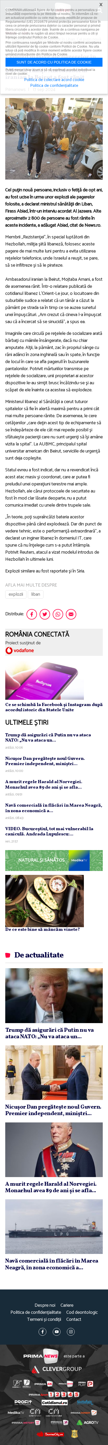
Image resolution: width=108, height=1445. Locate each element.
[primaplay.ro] (85, 1384)
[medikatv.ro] (16, 1412)
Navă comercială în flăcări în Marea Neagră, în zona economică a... (53, 808)
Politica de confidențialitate (35, 1312)
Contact (73, 1319)
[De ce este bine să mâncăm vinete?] (44, 901)
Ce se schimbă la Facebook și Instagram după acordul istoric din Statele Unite (54, 707)
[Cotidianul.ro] (55, 1402)
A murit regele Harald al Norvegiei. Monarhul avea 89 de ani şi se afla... (43, 784)
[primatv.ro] (17, 1383)
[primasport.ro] (54, 1394)
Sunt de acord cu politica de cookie (54, 62)
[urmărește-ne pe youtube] (57, 1332)
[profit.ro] (23, 1402)
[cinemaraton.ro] (35, 1413)
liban (35, 594)
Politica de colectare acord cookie (54, 80)
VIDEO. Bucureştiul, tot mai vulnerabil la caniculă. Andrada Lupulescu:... (49, 831)
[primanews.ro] (66, 1384)
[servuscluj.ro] (50, 1433)
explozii (16, 594)
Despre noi (45, 1305)
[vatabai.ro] (74, 1433)
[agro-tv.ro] (88, 1422)
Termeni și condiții (44, 1319)
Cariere (67, 1305)
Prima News (41, 1356)
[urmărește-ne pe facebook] (42, 1332)
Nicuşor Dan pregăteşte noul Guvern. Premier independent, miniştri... (45, 761)
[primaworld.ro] (59, 1422)
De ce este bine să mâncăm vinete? (42, 930)
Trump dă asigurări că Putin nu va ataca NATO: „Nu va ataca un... (48, 737)
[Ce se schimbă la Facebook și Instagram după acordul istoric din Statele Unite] (44, 680)
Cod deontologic (82, 1312)
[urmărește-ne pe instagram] (71, 1332)
